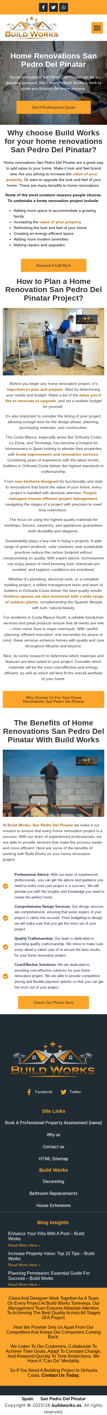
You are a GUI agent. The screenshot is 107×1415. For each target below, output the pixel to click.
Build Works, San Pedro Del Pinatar (40, 825)
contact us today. (60, 1375)
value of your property (60, 222)
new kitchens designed (36, 481)
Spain (27, 1398)
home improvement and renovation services (57, 454)
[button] (97, 28)
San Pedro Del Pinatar (63, 1398)
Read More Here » (24, 1245)
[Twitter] (53, 7)
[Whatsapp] (63, 7)
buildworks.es (66, 1405)
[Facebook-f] (43, 7)
